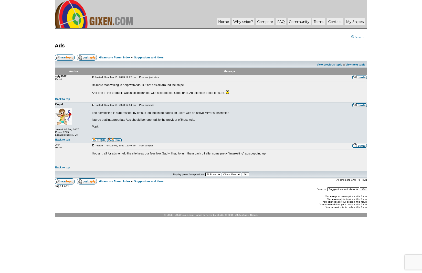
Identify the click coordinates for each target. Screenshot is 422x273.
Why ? (243, 22)
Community (299, 22)
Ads (60, 46)
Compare (265, 22)
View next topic (355, 64)
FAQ (281, 22)
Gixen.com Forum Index (114, 57)
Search (359, 37)
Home (223, 22)
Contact (335, 22)
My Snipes (355, 22)
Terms (319, 22)
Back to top (62, 99)
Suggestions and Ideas (149, 57)
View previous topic (329, 64)
